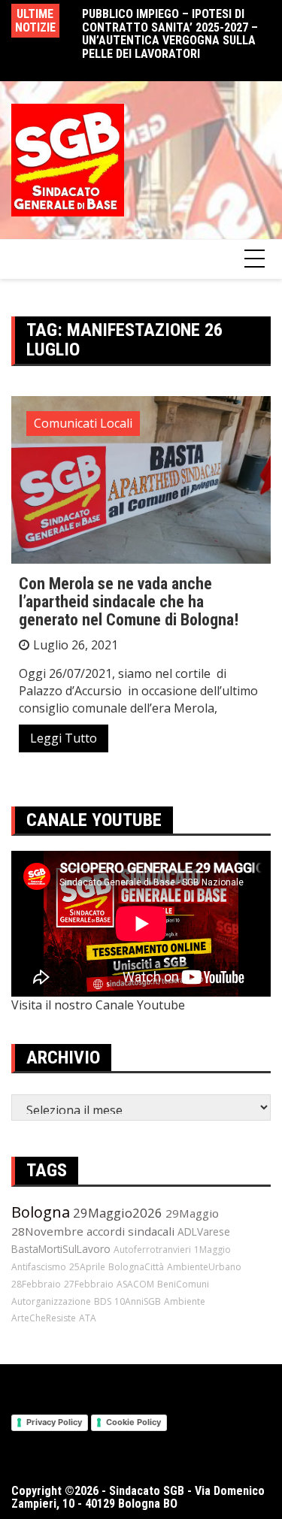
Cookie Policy (133, 1422)
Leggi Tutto (63, 738)
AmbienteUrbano (204, 1266)
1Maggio (212, 1249)
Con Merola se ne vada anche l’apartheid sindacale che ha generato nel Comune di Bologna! (128, 601)
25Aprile (87, 1266)
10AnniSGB (137, 1301)
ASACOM (135, 1284)
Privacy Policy (54, 1422)
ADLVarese (203, 1231)
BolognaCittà (136, 1266)
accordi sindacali (130, 1231)
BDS (102, 1301)
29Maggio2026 (117, 1212)
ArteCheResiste (43, 1318)
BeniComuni (183, 1284)
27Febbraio (89, 1284)
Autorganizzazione (51, 1301)
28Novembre (47, 1231)
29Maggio (192, 1213)
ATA (87, 1318)
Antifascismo (38, 1266)
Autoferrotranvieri (152, 1249)
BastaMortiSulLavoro (61, 1249)
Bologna (40, 1212)
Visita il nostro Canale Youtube (98, 1005)
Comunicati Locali (83, 423)
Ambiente (184, 1301)
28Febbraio (36, 1284)
